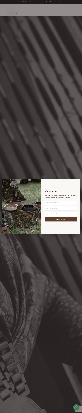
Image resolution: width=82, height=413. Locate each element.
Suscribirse (60, 219)
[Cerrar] (77, 181)
